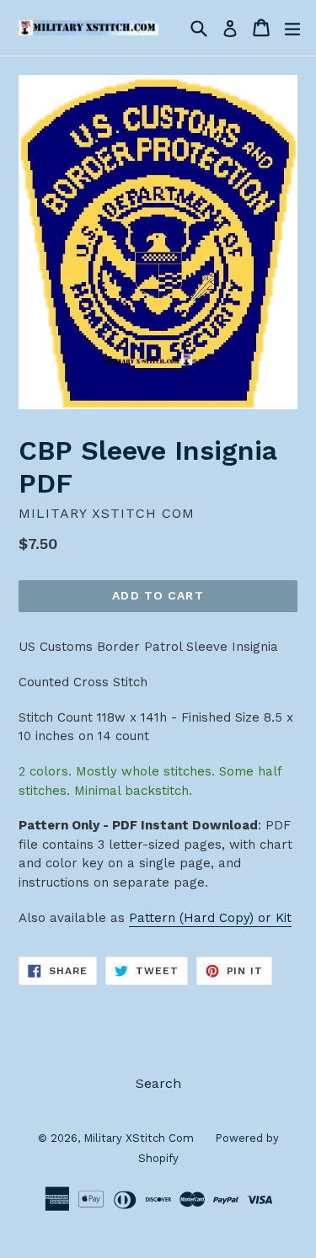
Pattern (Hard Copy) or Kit (210, 917)
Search (158, 1083)
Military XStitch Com (138, 1138)
